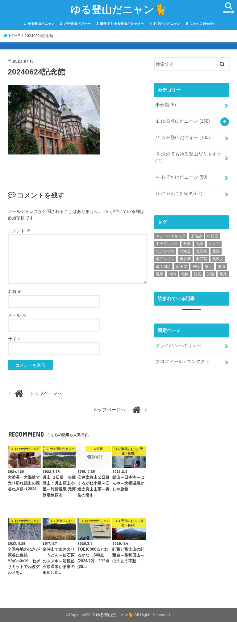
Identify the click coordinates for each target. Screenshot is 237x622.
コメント (19, 230)
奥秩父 (217, 259)
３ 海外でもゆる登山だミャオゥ (120, 23)
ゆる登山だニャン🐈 (119, 9)
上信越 (196, 236)
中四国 (212, 236)
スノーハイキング (170, 236)
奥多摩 (185, 259)
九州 (199, 244)
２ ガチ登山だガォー (75, 23)
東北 (208, 266)
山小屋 (181, 266)
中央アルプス (167, 244)
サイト (14, 338)
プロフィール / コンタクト (182, 361)
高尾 (223, 274)
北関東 (201, 251)
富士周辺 (163, 266)
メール (17, 315)
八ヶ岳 (214, 244)
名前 (15, 291)
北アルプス (165, 251)
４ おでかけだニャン (165, 23)
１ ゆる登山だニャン (39, 23)
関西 (210, 274)
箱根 (185, 274)
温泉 (159, 274)
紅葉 (197, 274)
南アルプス (165, 259)
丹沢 (187, 244)
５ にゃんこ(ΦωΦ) (199, 23)
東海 (221, 266)
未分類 (165, 104)
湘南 (172, 274)
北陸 (216, 251)
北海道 (185, 251)
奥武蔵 (201, 259)
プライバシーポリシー (178, 345)
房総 (196, 266)
